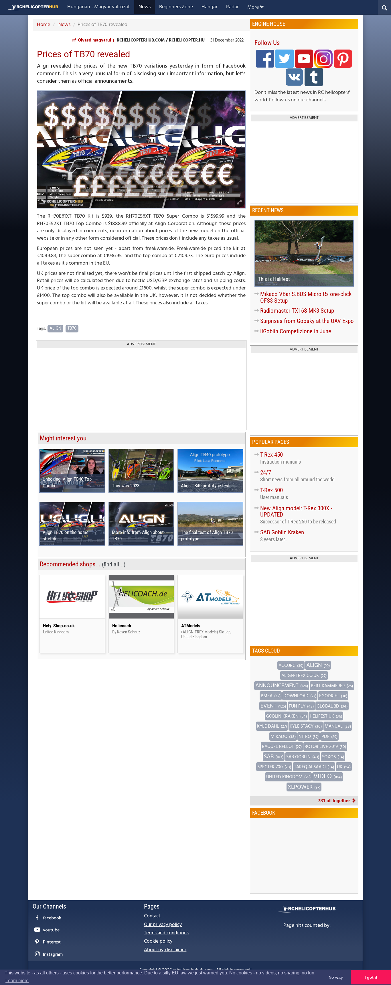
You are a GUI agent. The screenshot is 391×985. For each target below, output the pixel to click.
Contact (152, 916)
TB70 (72, 328)
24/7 (265, 472)
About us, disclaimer (165, 950)
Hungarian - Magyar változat (98, 7)
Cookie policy (158, 941)
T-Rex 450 (271, 454)
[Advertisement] (141, 389)
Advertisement (141, 344)
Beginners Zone (176, 7)
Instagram (53, 954)
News (145, 7)
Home (43, 25)
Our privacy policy (163, 925)
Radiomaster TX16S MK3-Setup (297, 310)
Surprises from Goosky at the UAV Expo (307, 321)
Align (55, 328)
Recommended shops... (82, 564)
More (253, 7)
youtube (51, 930)
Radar (232, 7)
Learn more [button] (17, 980)
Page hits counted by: (307, 925)
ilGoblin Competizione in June (295, 331)
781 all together (334, 800)
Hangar (210, 7)
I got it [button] (371, 977)
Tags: (41, 329)
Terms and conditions (166, 933)
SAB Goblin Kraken (282, 532)
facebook (52, 918)
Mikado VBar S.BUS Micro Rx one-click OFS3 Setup (305, 297)
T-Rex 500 (271, 490)
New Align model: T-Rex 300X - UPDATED (296, 511)
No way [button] (336, 977)
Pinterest (52, 942)
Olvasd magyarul (94, 40)
